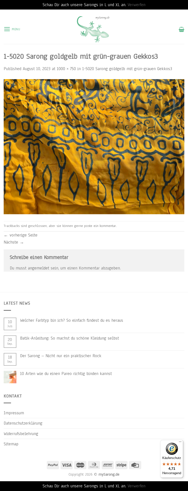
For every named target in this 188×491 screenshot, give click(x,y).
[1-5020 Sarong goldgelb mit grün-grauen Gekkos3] (94, 146)
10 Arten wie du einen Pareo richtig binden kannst (66, 373)
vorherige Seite (20, 235)
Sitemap (11, 444)
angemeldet (38, 268)
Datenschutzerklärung (23, 423)
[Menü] (180, 443)
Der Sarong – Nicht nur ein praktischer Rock (60, 355)
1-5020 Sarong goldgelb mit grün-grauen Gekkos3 (127, 69)
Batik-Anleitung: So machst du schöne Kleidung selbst (69, 338)
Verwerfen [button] (136, 5)
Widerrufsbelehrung (21, 434)
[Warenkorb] (181, 29)
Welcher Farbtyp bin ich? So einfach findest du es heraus (71, 320)
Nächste (14, 242)
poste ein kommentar (100, 226)
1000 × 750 (66, 69)
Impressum (14, 413)
